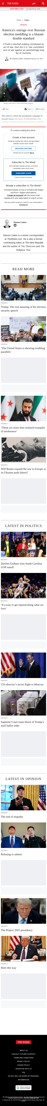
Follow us (30, 109)
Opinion (23, 25)
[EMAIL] (16, 225)
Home (19, 20)
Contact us (23, 205)
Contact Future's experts (23, 1054)
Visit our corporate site (31, 1098)
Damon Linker (17, 59)
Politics (26, 20)
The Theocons (28, 246)
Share (7, 109)
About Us (24, 1050)
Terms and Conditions (23, 1058)
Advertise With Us (24, 1069)
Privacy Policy (23, 1061)
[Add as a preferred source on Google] (23, 1087)
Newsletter (41, 109)
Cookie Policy (23, 1065)
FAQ (23, 1072)
